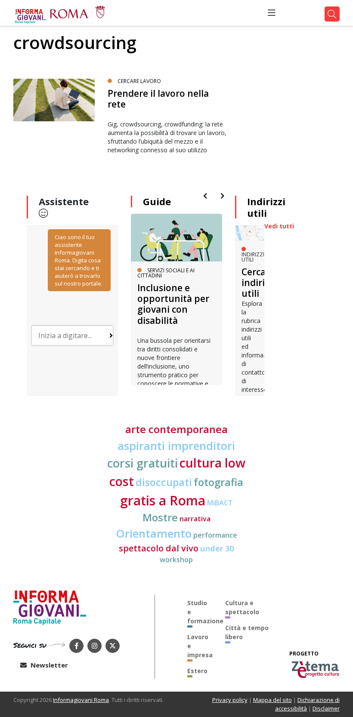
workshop (176, 559)
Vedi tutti (279, 226)
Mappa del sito (272, 700)
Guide (157, 201)
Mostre (160, 517)
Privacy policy (230, 700)
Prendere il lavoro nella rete (158, 98)
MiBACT (220, 503)
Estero (197, 671)
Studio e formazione (199, 612)
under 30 (217, 548)
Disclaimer (326, 708)
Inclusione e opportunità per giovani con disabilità (173, 304)
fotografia (218, 482)
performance (215, 535)
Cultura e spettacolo (242, 607)
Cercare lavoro (139, 81)
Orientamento (154, 533)
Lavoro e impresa (199, 646)
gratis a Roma (162, 500)
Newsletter (48, 665)
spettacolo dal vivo (158, 548)
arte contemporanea (176, 429)
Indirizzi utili (266, 207)
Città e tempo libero (247, 632)
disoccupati (164, 482)
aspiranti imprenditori (176, 445)
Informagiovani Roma (81, 700)
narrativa (195, 518)
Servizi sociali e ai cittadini (166, 273)
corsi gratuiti (142, 463)
